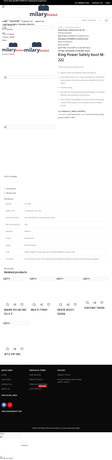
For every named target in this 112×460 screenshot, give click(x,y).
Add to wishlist (78, 111)
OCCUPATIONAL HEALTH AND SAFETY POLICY (69, 381)
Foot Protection (72, 27)
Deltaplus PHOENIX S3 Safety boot (73, 39)
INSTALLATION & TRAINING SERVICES (18, 24)
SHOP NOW (6, 379)
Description (11, 188)
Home (60, 27)
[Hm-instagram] (9, 404)
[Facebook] (4, 404)
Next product (63, 44)
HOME (4, 375)
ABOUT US (5, 389)
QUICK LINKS (6, 370)
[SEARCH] (106, 20)
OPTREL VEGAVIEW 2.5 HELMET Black (74, 51)
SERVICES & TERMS (37, 370)
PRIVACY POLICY (36, 379)
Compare (65, 111)
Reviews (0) (11, 193)
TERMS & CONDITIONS (38, 384)
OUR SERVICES (35, 375)
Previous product (65, 33)
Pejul (77, 428)
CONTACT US (6, 384)
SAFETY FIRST (69, 117)
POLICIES (61, 370)
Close (7, 279)
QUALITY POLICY (64, 375)
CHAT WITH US (37, 389)
